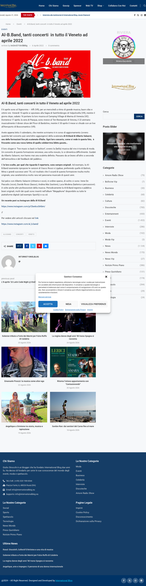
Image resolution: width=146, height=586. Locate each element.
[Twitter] (138, 15)
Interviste (125, 226)
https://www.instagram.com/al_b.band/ (19, 224)
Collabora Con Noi (116, 5)
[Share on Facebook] (27, 246)
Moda (125, 233)
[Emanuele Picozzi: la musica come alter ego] (24, 362)
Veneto (31, 234)
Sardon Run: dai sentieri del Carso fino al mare (73, 426)
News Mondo (125, 252)
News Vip (125, 259)
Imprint (90, 310)
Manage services (44, 297)
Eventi (19, 24)
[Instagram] (142, 15)
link (36, 218)
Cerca (106, 111)
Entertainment (125, 214)
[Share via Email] (45, 246)
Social (125, 278)
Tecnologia (125, 297)
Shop (99, 5)
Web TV (89, 5)
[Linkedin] (145, 15)
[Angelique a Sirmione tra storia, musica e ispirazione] (24, 407)
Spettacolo (125, 284)
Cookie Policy (58, 310)
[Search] (144, 6)
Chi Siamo (53, 5)
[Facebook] (134, 15)
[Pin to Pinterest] (39, 246)
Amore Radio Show (125, 175)
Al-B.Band (7, 234)
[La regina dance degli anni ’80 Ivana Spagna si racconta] (73, 317)
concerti (20, 234)
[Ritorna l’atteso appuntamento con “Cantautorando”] (73, 362)
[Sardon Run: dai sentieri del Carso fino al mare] (73, 407)
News (125, 246)
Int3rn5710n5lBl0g (19, 45)
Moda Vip (125, 239)
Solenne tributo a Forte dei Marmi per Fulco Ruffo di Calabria (30, 555)
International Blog (63, 580)
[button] (106, 276)
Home (41, 5)
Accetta (48, 304)
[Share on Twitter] (33, 246)
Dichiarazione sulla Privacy (75, 310)
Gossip (66, 5)
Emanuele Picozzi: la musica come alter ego (24, 381)
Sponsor (77, 5)
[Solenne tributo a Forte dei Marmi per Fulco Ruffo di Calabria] (24, 317)
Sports (125, 291)
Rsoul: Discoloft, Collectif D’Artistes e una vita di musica (28, 549)
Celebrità (125, 194)
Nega (68, 304)
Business (125, 188)
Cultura (125, 201)
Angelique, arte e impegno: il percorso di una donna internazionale (33, 566)
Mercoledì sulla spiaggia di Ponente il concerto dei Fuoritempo (66, 15)
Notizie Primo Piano (125, 265)
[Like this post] (20, 246)
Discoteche (125, 207)
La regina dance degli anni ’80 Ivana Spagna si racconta (28, 561)
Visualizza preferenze (93, 304)
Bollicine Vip (125, 181)
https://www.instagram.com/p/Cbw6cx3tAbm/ (23, 206)
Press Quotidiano (125, 271)
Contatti (133, 5)
